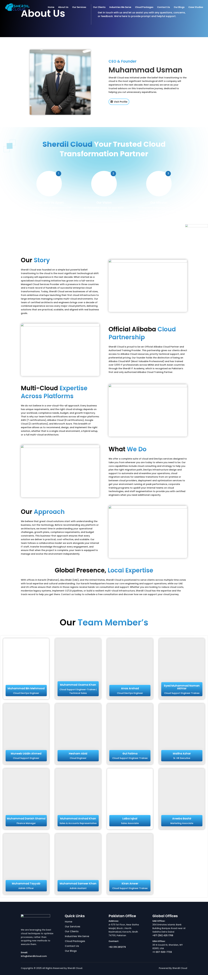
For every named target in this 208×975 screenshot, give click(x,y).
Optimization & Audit (34, 47)
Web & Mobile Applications (76, 29)
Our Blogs (179, 7)
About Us (63, 7)
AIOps (106, 33)
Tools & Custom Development (71, 39)
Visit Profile (120, 101)
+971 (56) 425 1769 (162, 935)
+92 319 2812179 (117, 947)
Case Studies (195, 7)
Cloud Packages (144, 7)
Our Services (79, 7)
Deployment (30, 42)
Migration (28, 38)
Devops (107, 29)
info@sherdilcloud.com (34, 956)
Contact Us (163, 7)
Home (51, 7)
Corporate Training (152, 33)
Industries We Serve (120, 7)
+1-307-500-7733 (162, 952)
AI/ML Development (73, 33)
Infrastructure (31, 33)
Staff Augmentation (153, 38)
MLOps (106, 38)
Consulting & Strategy (35, 29)
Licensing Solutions (152, 29)
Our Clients (99, 7)
